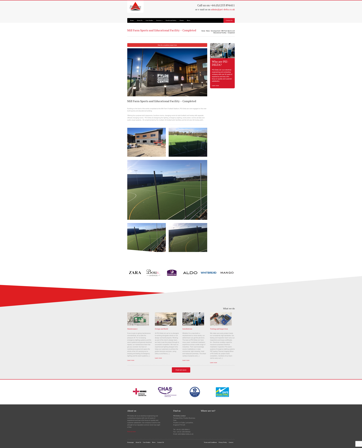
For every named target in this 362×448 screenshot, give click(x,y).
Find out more (181, 370)
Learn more (215, 85)
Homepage (130, 442)
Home (132, 20)
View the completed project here (167, 45)
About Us (139, 20)
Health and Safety (171, 20)
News (188, 20)
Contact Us (229, 20)
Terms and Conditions (210, 442)
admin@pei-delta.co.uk (223, 9)
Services (158, 20)
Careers (231, 442)
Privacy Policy (223, 442)
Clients (181, 20)
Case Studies (149, 20)
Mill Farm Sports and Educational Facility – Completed (224, 32)
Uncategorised (215, 31)
